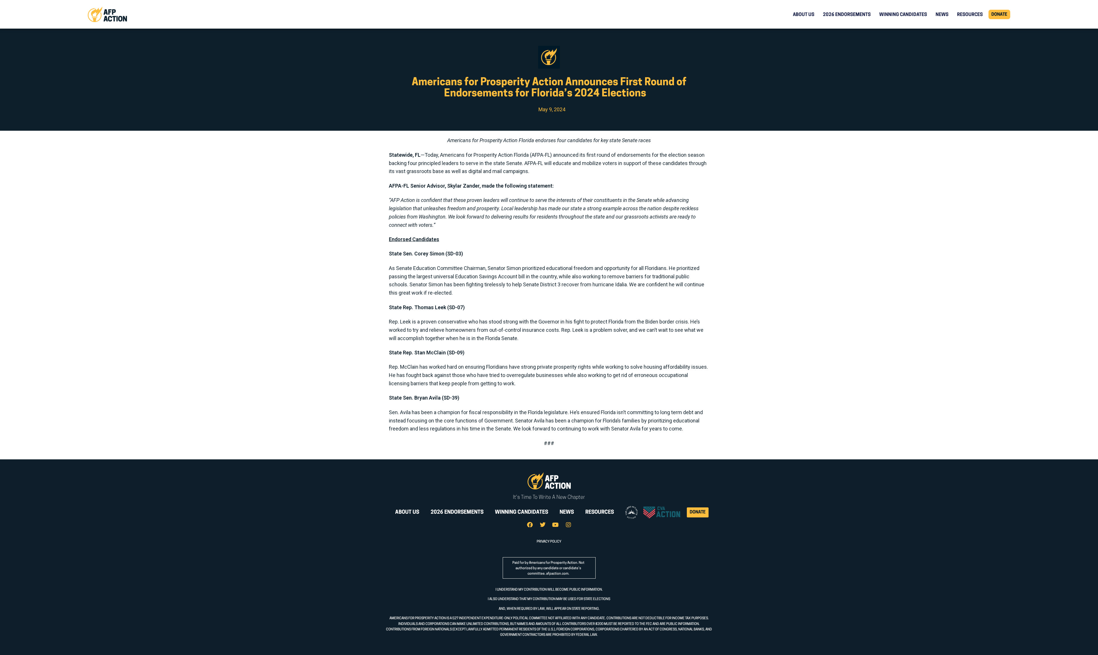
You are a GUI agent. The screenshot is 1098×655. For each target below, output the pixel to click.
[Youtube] (555, 525)
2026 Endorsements (847, 15)
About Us (803, 15)
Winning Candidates (903, 15)
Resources (970, 15)
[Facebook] (530, 525)
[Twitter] (542, 525)
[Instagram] (568, 525)
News (942, 15)
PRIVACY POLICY (549, 541)
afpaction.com (557, 573)
